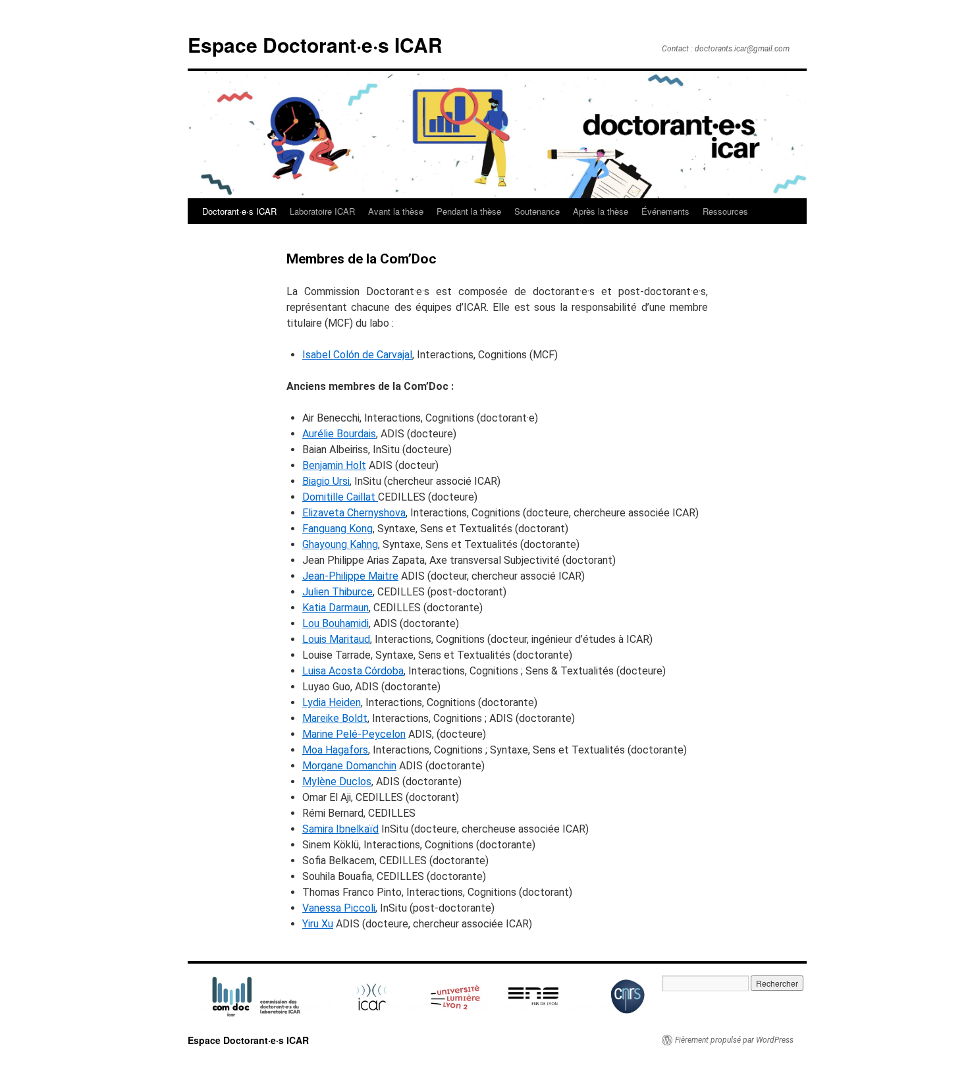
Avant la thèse (395, 211)
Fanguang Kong (337, 528)
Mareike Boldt (334, 718)
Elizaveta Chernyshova (354, 513)
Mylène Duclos (336, 781)
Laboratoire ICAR (322, 211)
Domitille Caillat (340, 497)
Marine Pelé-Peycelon (354, 734)
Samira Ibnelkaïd (340, 829)
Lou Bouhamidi (335, 623)
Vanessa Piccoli (338, 908)
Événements (665, 211)
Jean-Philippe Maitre (350, 576)
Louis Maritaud (336, 639)
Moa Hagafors (335, 750)
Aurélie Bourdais (339, 433)
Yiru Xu (317, 924)
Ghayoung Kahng (340, 544)
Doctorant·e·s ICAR (239, 211)
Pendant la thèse (469, 211)
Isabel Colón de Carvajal (357, 354)
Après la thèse (600, 211)
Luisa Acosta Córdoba (353, 671)
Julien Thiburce (337, 592)
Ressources (725, 211)
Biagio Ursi (326, 481)
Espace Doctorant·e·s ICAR (315, 44)
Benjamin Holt (334, 465)
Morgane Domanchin (349, 765)
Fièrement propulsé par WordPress (734, 1040)
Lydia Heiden (331, 702)
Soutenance (537, 211)
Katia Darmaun (335, 607)
